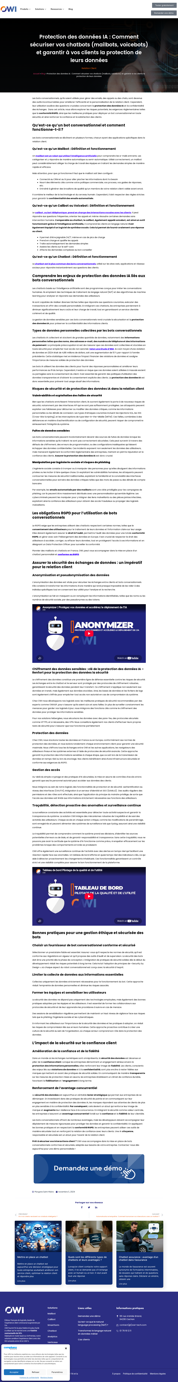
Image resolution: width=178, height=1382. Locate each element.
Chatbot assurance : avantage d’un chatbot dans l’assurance (138, 1258)
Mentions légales (46, 1377)
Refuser (35, 1372)
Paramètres (57, 1372)
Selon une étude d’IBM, (101, 348)
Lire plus (21, 1281)
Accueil (36, 73)
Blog (71, 9)
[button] (66, 1348)
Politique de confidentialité (29, 1377)
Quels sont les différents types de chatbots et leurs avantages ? (87, 1258)
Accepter (14, 1372)
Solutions (39, 9)
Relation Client (89, 68)
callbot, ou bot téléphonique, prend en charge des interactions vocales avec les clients (83, 212)
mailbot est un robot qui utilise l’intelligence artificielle (66, 155)
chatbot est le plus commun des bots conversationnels (65, 263)
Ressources (56, 9)
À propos (116, 1373)
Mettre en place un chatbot (32, 1257)
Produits (24, 9)
